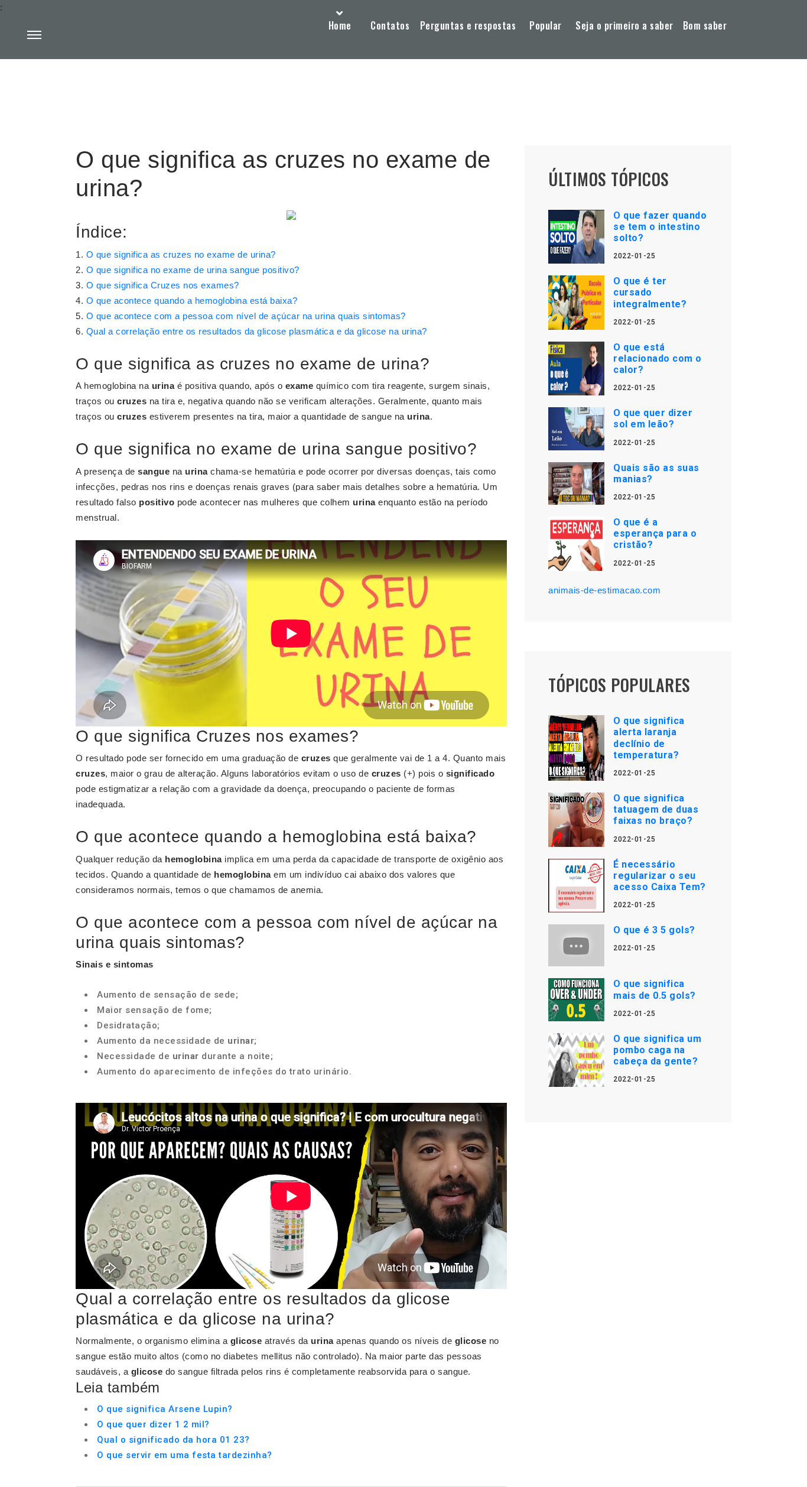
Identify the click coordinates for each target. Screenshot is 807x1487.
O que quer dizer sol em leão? (652, 418)
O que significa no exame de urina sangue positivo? (193, 270)
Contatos (389, 25)
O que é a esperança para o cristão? (655, 533)
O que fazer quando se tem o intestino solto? (660, 226)
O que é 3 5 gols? (654, 930)
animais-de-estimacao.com (604, 590)
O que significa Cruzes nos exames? (162, 285)
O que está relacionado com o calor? (657, 358)
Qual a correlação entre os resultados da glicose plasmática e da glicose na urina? (256, 331)
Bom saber (705, 25)
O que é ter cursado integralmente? (649, 292)
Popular (545, 25)
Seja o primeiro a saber (624, 25)
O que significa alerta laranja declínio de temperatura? (649, 738)
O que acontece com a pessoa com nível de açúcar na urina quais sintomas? (246, 316)
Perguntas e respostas (468, 25)
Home (340, 25)
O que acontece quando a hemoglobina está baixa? (192, 301)
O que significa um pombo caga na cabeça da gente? (657, 1050)
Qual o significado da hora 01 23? (173, 1439)
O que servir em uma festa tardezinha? (184, 1455)
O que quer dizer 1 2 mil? (153, 1424)
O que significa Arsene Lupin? (165, 1409)
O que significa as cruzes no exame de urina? (181, 254)
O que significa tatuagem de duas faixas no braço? (655, 809)
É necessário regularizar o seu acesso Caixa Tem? (659, 875)
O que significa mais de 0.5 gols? (654, 989)
